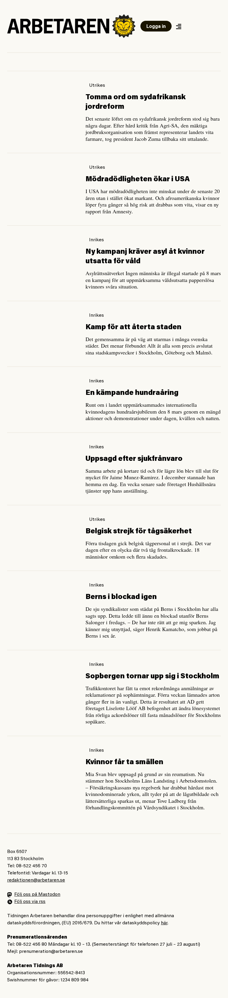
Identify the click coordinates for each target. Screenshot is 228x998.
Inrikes (96, 240)
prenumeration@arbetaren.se (51, 951)
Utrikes (97, 85)
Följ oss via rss (29, 901)
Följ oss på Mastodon (37, 894)
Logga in (156, 26)
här (164, 923)
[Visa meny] (178, 26)
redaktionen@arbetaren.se (36, 880)
